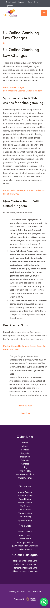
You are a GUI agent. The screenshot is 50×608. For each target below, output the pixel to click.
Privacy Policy (25, 470)
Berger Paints (25, 538)
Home (25, 442)
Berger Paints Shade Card (25, 567)
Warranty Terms (25, 478)
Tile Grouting (25, 516)
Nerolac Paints (25, 531)
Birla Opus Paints (25, 542)
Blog (25, 467)
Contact (25, 463)
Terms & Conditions (25, 474)
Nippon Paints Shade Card (25, 560)
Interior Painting (25, 492)
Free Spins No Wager (13, 87)
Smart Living (33, 2)
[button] (44, 602)
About (25, 446)
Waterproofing (25, 513)
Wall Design (25, 506)
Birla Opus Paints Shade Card (25, 571)
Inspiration (25, 456)
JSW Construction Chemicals (25, 545)
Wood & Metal (25, 502)
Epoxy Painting (25, 520)
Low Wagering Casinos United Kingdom (22, 90)
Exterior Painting (25, 495)
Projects (25, 453)
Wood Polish (25, 499)
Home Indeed (11, 2)
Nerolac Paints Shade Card (25, 564)
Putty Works (25, 509)
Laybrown (9, 6)
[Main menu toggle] (44, 13)
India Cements (25, 549)
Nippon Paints (25, 535)
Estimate (25, 460)
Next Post (25, 413)
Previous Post (25, 405)
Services (25, 449)
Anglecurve (22, 2)
